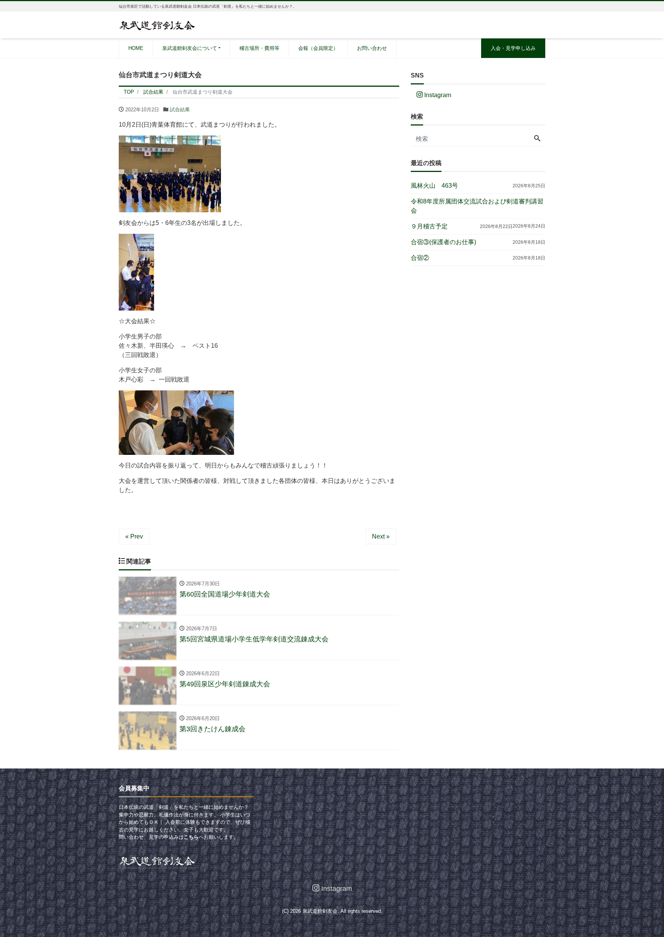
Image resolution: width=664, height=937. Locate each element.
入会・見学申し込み (513, 48)
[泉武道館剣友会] (157, 24)
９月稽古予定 (429, 226)
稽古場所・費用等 (259, 48)
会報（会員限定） (318, 48)
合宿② (420, 257)
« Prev (134, 536)
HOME (135, 48)
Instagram (437, 95)
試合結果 (180, 109)
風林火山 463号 (434, 185)
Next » (381, 536)
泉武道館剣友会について (189, 48)
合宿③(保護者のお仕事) (443, 242)
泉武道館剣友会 (319, 911)
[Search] (537, 139)
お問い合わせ (372, 48)
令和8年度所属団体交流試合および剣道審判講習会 (477, 206)
